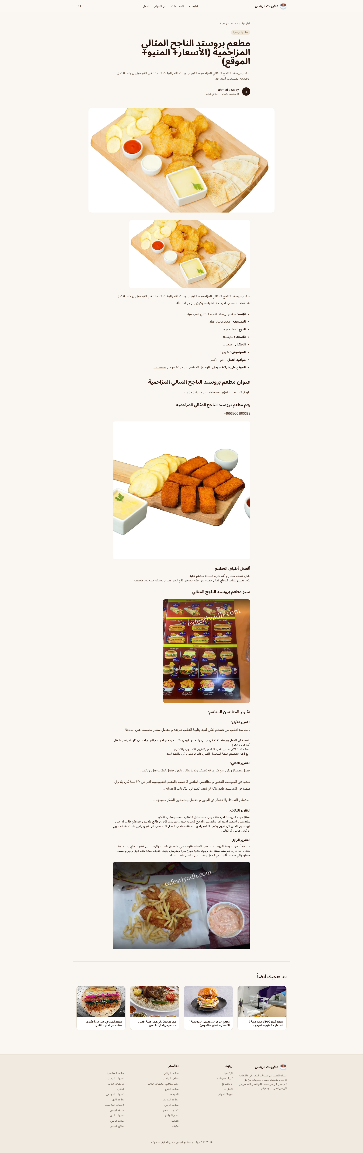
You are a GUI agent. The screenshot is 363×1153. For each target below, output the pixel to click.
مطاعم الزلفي (171, 1104)
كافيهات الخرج (170, 1110)
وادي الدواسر (171, 1115)
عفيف (175, 1125)
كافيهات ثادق (117, 1115)
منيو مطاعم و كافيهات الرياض (162, 1083)
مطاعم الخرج (171, 1088)
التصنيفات (177, 6)
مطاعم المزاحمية (229, 23)
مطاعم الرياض (171, 1073)
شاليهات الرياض (115, 1083)
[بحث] (79, 6)
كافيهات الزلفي (116, 1078)
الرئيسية (194, 6)
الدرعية (174, 1120)
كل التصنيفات (225, 1078)
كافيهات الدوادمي (115, 1094)
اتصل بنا (144, 6)
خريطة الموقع (226, 1094)
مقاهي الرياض (171, 1078)
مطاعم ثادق (118, 1099)
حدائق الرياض (117, 1125)
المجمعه (174, 1094)
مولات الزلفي (117, 1120)
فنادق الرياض (117, 1110)
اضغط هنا (160, 367)
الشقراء (120, 1088)
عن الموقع (160, 6)
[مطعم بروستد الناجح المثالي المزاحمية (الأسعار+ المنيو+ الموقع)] (181, 254)
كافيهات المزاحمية (114, 1104)
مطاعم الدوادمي (170, 1099)
